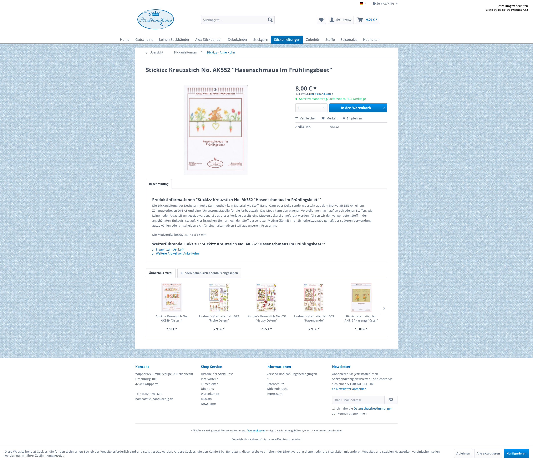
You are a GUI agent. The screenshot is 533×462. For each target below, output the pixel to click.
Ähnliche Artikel (160, 273)
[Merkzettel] (321, 20)
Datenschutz (275, 384)
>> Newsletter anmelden (349, 389)
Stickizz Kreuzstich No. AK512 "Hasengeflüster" (361, 318)
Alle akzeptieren (488, 453)
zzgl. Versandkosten (321, 94)
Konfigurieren (516, 453)
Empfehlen (354, 118)
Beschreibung (158, 184)
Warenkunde (210, 394)
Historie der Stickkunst (217, 374)
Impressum (274, 394)
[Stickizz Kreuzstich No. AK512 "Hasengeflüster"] (361, 297)
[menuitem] (238, 20)
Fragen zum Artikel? (169, 249)
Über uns (207, 389)
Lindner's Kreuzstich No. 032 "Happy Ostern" (266, 318)
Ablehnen (463, 453)
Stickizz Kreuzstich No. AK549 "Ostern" (172, 318)
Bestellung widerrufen (512, 6)
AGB (269, 379)
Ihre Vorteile (209, 379)
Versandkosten (256, 430)
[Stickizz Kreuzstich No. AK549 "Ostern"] (171, 297)
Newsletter (208, 404)
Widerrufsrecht (277, 389)
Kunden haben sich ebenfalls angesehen (209, 273)
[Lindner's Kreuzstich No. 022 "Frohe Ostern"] (219, 297)
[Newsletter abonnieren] (390, 400)
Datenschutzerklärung (515, 9)
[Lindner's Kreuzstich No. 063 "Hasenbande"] (314, 297)
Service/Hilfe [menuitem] (385, 3)
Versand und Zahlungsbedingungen (291, 374)
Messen (206, 399)
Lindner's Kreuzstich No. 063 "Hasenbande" (314, 318)
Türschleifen (209, 384)
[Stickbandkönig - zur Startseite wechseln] (155, 19)
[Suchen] (270, 20)
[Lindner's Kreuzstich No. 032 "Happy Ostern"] (266, 297)
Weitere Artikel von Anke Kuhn (177, 253)
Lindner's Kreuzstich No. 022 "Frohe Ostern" (219, 318)
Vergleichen (307, 118)
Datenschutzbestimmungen (373, 408)
